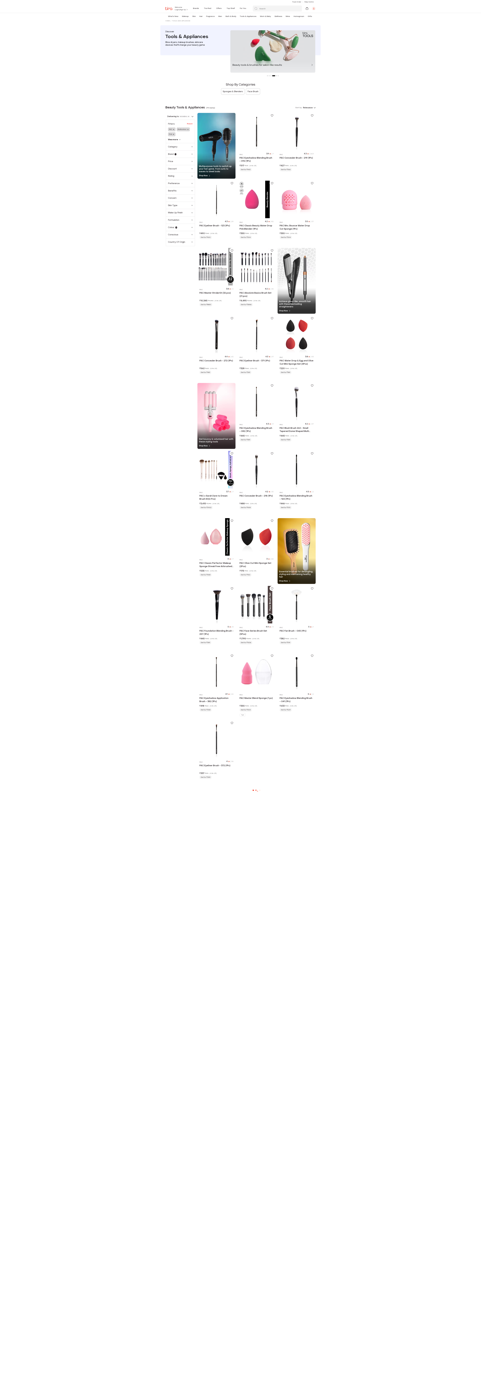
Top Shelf (231, 8)
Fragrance (210, 16)
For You (243, 8)
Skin (194, 16)
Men (220, 16)
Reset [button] (190, 124)
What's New (173, 16)
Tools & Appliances (248, 16)
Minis (288, 16)
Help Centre (309, 2)
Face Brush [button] (253, 91)
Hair (201, 16)
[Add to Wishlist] (272, 115)
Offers (219, 8)
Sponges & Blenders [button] (233, 91)
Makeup (185, 16)
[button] (178, 16)
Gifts (310, 16)
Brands (196, 8)
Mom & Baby (265, 16)
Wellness (278, 16)
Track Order (296, 2)
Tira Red (207, 8)
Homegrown (299, 16)
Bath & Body (231, 16)
